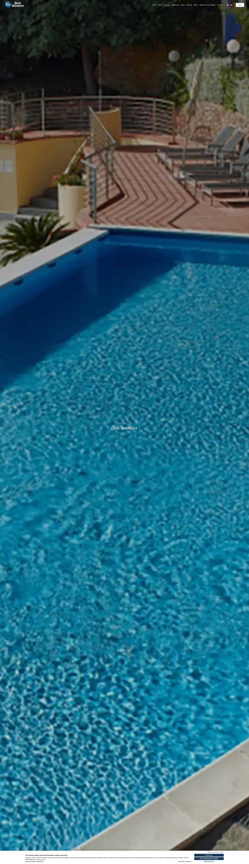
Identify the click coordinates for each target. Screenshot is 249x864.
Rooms (160, 5)
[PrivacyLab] (188, 862)
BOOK (240, 5)
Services (167, 5)
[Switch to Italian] (227, 5)
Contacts (220, 5)
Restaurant (175, 5)
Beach (183, 5)
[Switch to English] (231, 5)
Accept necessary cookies (209, 858)
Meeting (189, 5)
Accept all (209, 855)
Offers (196, 5)
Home (154, 5)
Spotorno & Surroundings (207, 5)
